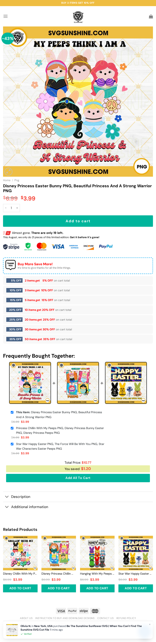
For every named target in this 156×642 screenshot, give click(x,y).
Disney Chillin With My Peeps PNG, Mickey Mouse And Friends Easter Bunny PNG (20, 573)
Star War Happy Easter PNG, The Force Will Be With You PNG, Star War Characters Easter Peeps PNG (60, 446)
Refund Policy (126, 618)
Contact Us (105, 618)
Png (16, 180)
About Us (26, 618)
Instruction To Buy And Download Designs (65, 618)
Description (20, 496)
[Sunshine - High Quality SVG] (78, 16)
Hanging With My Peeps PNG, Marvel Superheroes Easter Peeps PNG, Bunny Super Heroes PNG (97, 573)
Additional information (29, 507)
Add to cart (78, 221)
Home (7, 180)
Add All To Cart (77, 478)
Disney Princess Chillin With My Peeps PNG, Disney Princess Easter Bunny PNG (58, 573)
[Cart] (151, 16)
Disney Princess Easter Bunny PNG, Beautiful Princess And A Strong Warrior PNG (59, 414)
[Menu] (5, 16)
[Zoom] (8, 172)
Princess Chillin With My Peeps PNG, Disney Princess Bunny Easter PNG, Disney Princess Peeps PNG (60, 430)
